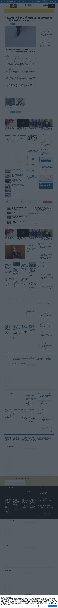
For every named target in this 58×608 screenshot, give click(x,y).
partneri (5, 598)
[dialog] (29, 601)
